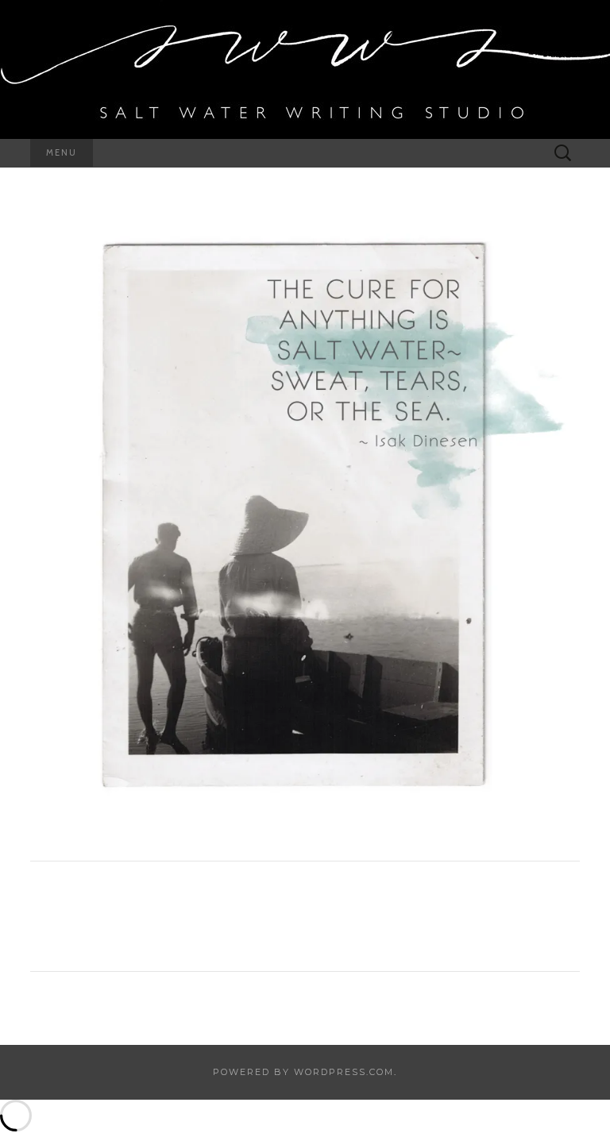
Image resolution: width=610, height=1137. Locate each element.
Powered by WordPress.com (303, 1071)
